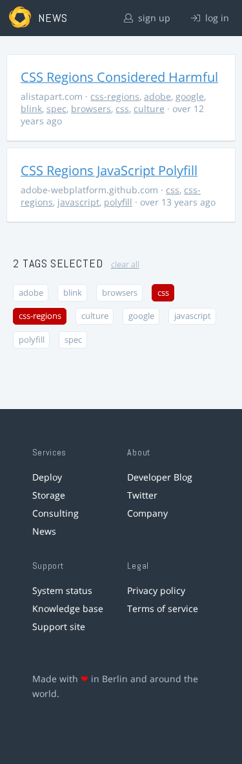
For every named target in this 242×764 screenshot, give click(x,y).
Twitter (142, 495)
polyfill (118, 202)
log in (216, 18)
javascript (78, 202)
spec (56, 108)
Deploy (47, 477)
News (44, 531)
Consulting (55, 513)
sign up (153, 18)
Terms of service (162, 608)
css (122, 108)
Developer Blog (159, 477)
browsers (91, 108)
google (190, 96)
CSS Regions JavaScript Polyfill (109, 170)
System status (62, 590)
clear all (125, 264)
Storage (48, 495)
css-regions (114, 96)
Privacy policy (156, 590)
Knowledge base (67, 608)
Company (147, 513)
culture (149, 108)
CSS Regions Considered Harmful (119, 77)
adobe (157, 96)
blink (31, 108)
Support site (58, 626)
